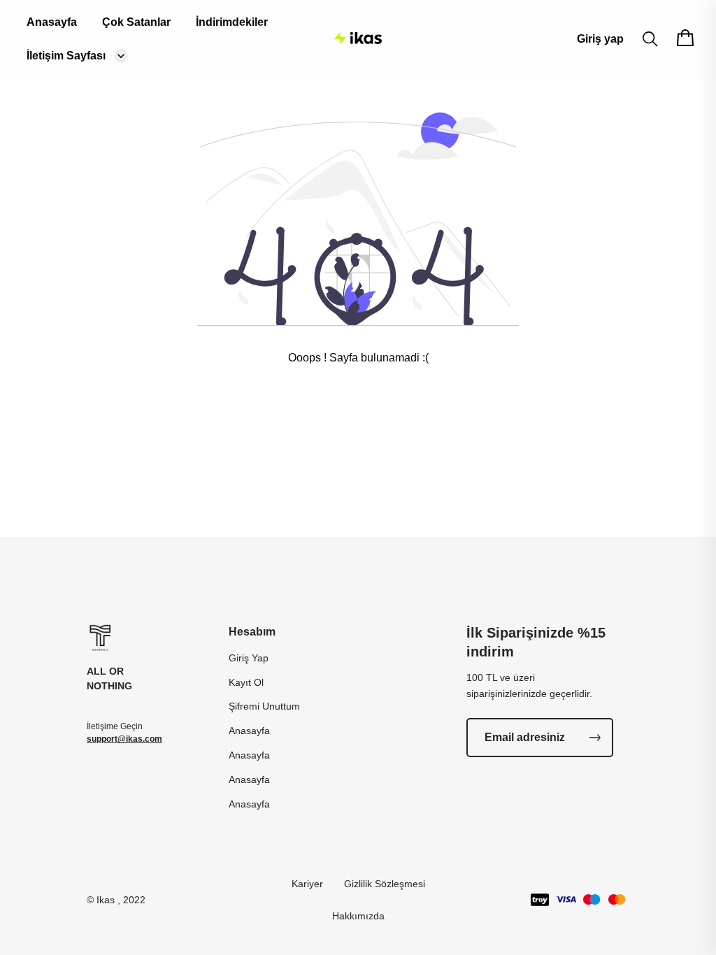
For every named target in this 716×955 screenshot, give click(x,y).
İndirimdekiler (232, 22)
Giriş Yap (248, 657)
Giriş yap (600, 39)
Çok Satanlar (136, 22)
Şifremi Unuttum (264, 706)
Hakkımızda (358, 915)
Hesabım (252, 632)
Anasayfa (52, 22)
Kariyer (307, 883)
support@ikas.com (124, 739)
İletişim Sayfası (66, 56)
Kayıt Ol (246, 682)
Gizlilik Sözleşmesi (384, 883)
